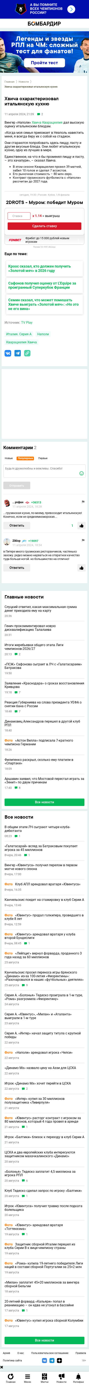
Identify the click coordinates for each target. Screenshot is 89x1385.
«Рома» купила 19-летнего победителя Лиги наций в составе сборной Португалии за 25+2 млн (44, 1265)
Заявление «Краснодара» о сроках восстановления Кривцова (44, 685)
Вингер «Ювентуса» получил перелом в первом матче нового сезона (41, 867)
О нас (20, 1353)
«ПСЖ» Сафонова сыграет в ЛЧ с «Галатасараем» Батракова (43, 666)
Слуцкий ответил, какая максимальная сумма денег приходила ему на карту (41, 608)
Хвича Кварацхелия (47, 122)
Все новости (44, 802)
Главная (9, 81)
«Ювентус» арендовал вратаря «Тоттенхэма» (34, 1227)
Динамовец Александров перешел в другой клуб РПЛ (42, 723)
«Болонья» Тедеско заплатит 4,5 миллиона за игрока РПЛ (40, 1173)
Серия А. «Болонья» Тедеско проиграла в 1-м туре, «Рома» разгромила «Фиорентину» (44, 997)
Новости (24, 81)
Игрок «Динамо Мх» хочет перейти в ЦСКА (38, 1083)
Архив (6, 1353)
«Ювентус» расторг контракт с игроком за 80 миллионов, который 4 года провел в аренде (43, 1119)
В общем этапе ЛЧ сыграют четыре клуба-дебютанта (37, 828)
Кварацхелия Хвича (21, 342)
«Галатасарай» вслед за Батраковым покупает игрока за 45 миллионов (41, 848)
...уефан (17, 502)
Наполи (43, 334)
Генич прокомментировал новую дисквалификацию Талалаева (30, 627)
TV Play (26, 323)
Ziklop (16, 540)
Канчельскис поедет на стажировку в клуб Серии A (44, 900)
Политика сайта (12, 1360)
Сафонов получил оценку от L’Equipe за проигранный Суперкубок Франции (42, 285)
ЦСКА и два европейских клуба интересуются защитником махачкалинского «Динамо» (40, 1154)
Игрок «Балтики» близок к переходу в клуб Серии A (44, 1137)
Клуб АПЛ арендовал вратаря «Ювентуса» (43, 884)
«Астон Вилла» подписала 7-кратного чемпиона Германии (39, 742)
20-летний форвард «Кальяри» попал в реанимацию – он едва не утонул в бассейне (39, 1303)
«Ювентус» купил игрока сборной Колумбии (44, 1320)
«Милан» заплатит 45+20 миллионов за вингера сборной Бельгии (42, 1284)
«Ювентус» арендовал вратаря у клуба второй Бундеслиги (40, 936)
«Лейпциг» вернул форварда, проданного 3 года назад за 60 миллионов (43, 955)
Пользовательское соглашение (49, 1353)
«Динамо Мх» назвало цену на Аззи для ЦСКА (40, 1068)
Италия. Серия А (18, 334)
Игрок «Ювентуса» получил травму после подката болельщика (43, 1207)
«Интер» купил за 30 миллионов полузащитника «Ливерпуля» (35, 1100)
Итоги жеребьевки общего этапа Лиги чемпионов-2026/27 (34, 646)
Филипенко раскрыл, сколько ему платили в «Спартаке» (39, 761)
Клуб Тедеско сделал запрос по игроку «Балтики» (43, 1191)
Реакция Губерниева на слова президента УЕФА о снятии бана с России (43, 704)
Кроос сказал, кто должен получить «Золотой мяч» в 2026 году (39, 268)
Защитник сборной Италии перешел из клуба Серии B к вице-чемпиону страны (40, 1246)
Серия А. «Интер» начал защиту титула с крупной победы (43, 1035)
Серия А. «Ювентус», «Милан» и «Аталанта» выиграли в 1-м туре (38, 1016)
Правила (81, 1353)
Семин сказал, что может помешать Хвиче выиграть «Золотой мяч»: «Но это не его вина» (43, 304)
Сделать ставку (44, 226)
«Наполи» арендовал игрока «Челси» (39, 1052)
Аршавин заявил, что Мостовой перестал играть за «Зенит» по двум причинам (44, 780)
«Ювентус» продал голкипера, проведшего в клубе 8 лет (44, 917)
